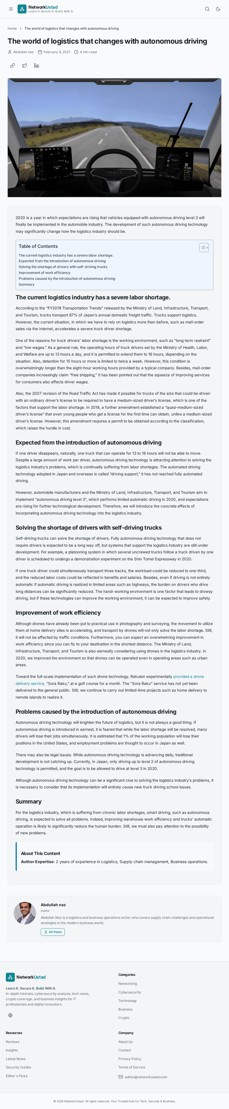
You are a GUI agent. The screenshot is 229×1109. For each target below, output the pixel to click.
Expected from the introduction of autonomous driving (62, 261)
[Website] (10, 1015)
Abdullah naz (53, 905)
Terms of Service (131, 1067)
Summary (26, 284)
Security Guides (18, 1067)
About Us (125, 1042)
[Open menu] (11, 9)
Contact (124, 1050)
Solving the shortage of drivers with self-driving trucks (63, 267)
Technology (127, 1000)
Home (12, 28)
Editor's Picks (16, 1076)
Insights (12, 1050)
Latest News (15, 1059)
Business (125, 1009)
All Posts (55, 932)
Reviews (12, 1042)
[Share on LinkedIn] (37, 65)
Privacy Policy (129, 1059)
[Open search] (207, 9)
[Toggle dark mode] (218, 9)
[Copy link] (13, 65)
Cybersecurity (129, 992)
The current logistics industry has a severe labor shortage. (66, 255)
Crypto (123, 1018)
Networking (127, 983)
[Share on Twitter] (25, 65)
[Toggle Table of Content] (201, 247)
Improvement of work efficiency (44, 273)
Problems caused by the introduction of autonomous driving (67, 278)
